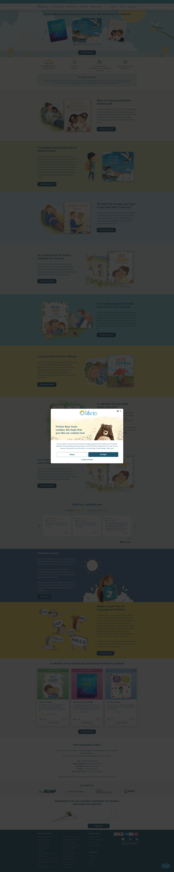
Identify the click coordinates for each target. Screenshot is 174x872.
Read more (110, 448)
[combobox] (118, 411)
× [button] (120, 411)
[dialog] (87, 436)
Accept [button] (103, 454)
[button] (87, 460)
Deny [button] (72, 454)
